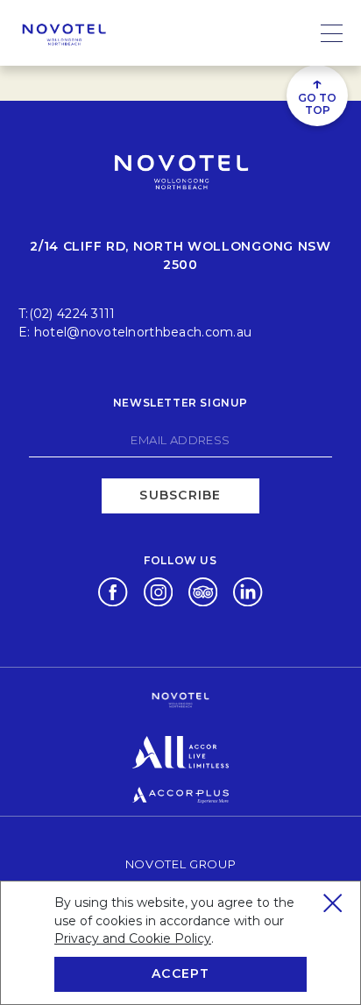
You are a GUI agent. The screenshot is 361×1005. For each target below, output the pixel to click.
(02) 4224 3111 (72, 314)
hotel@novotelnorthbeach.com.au (142, 332)
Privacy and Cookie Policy (132, 938)
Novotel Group (180, 864)
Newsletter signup (180, 402)
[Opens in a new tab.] (112, 591)
